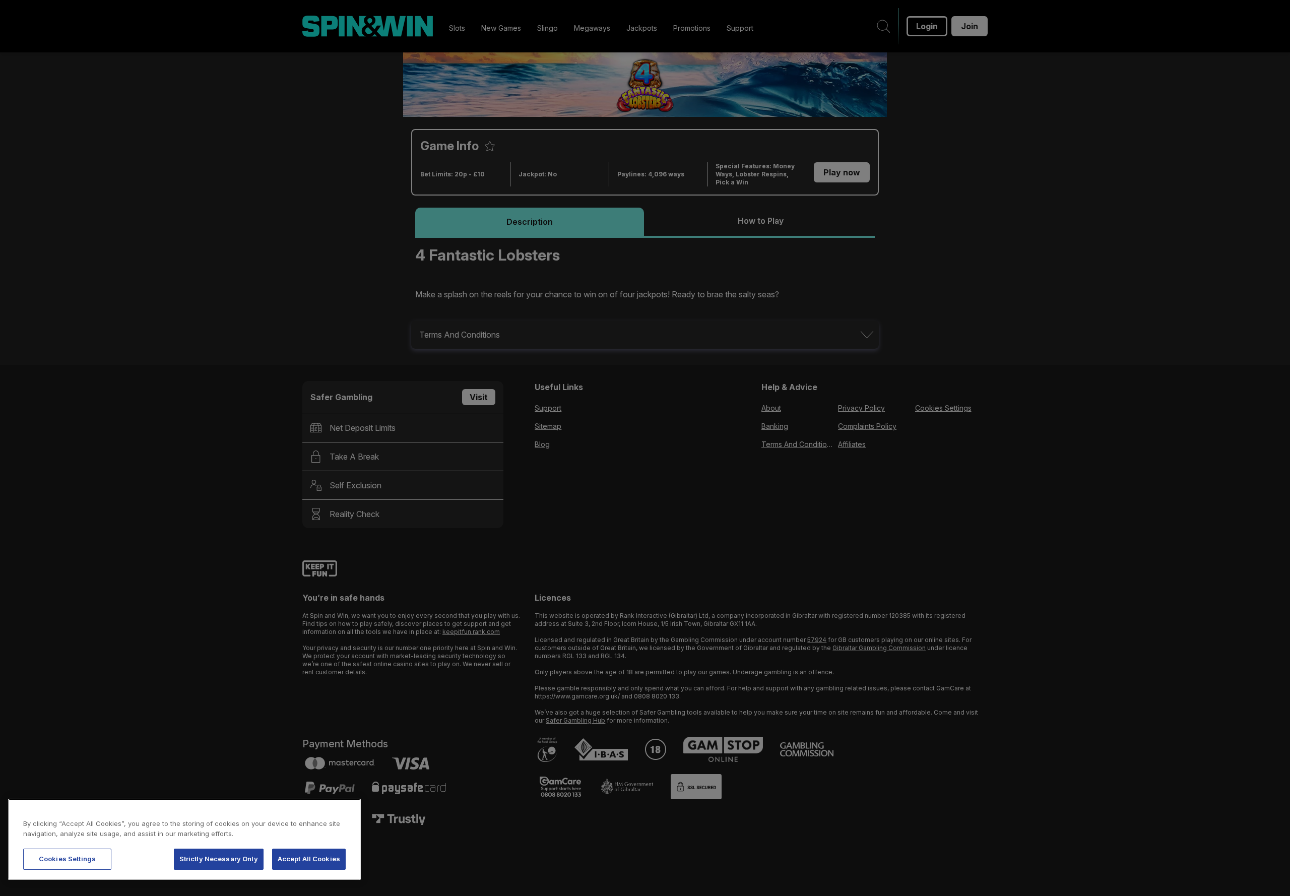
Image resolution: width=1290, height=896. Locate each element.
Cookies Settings (67, 859)
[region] (184, 839)
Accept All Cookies (309, 859)
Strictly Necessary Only (218, 859)
